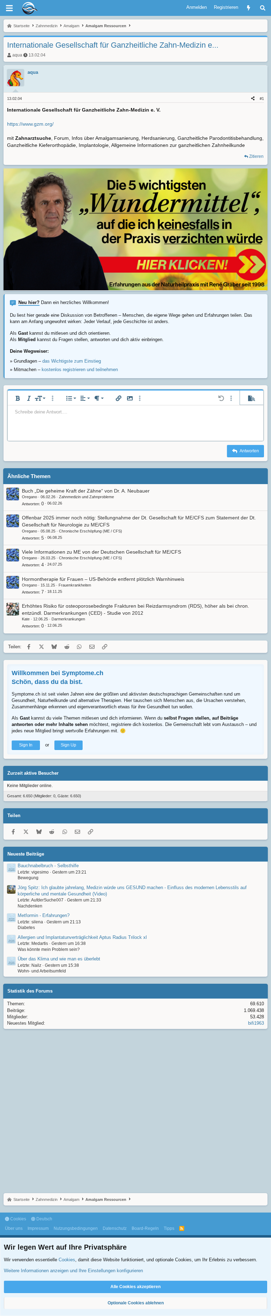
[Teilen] (252, 98)
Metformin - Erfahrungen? (44, 915)
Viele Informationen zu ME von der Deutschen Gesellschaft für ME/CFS (101, 552)
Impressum (38, 1228)
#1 (262, 98)
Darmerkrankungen (68, 619)
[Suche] (263, 7)
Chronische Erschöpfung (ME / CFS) (90, 531)
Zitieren (256, 156)
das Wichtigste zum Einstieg (71, 361)
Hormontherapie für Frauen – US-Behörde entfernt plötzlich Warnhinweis (103, 579)
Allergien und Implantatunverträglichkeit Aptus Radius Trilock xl (82, 937)
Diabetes (26, 927)
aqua (17, 55)
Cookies (17, 1218)
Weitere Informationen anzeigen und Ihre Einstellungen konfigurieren (73, 1270)
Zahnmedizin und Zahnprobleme (86, 497)
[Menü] (9, 8)
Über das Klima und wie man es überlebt (59, 958)
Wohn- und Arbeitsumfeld (42, 971)
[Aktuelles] (248, 7)
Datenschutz (115, 1228)
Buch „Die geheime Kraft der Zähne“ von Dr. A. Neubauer (86, 491)
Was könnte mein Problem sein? (49, 949)
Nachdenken (30, 906)
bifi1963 (256, 1023)
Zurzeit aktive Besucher (33, 773)
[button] (17, 398)
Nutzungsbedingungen (76, 1228)
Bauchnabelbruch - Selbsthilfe (48, 865)
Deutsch (43, 1218)
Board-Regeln (145, 1228)
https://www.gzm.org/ (30, 124)
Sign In (25, 745)
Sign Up (68, 745)
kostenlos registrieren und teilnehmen (80, 369)
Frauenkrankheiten (75, 585)
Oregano (29, 497)
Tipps (169, 1228)
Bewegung (28, 877)
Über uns (14, 1228)
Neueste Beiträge (25, 854)
